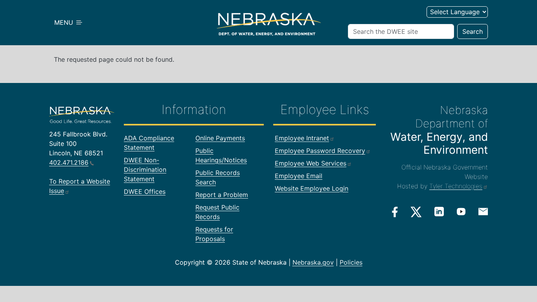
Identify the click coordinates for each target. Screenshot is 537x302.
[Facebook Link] (395, 211)
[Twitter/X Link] (416, 211)
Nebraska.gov (313, 262)
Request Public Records (217, 212)
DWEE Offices (145, 191)
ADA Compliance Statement (149, 142)
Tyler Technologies (455, 186)
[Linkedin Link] (439, 211)
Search (472, 31)
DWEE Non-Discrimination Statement (145, 169)
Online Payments (220, 138)
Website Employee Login (311, 188)
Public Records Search (217, 177)
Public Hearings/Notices (221, 155)
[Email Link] (483, 211)
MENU (64, 22)
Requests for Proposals (214, 234)
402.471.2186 (68, 162)
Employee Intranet (302, 138)
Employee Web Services (310, 163)
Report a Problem (221, 195)
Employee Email (298, 176)
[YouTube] (461, 211)
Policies (351, 262)
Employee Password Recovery (320, 151)
